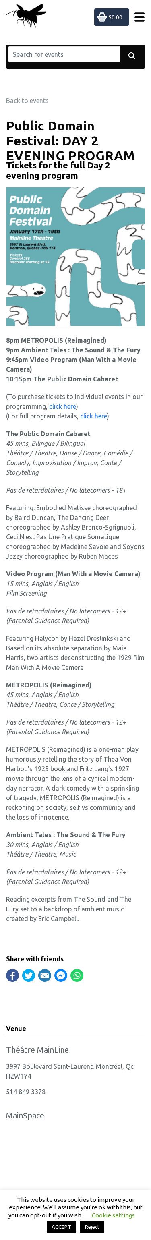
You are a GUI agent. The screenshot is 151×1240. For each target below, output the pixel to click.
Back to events (27, 100)
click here (62, 406)
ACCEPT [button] (61, 1227)
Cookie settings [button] (113, 1215)
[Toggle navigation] (137, 17)
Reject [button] (92, 1227)
